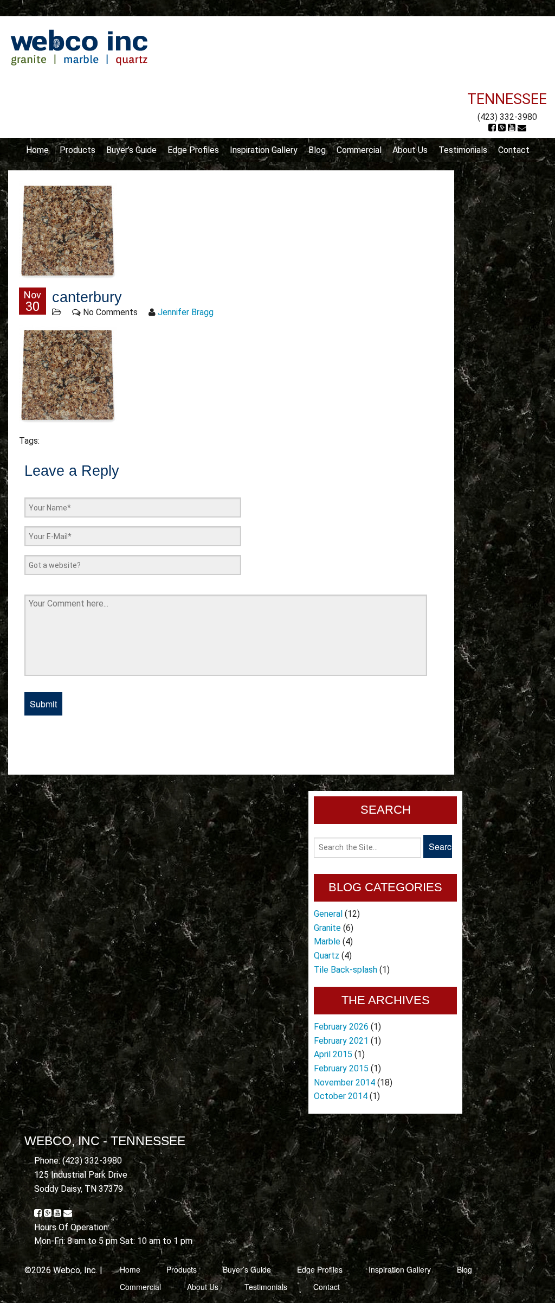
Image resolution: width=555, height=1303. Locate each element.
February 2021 (341, 1041)
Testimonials (462, 150)
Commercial (359, 150)
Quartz (326, 955)
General (328, 914)
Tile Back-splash (345, 970)
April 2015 (333, 1054)
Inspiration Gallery (264, 150)
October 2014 (340, 1096)
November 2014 (344, 1082)
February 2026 (341, 1026)
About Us (410, 150)
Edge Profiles (193, 150)
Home (37, 150)
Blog (317, 150)
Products (77, 150)
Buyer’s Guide (131, 150)
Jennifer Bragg (186, 312)
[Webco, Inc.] (79, 47)
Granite (327, 928)
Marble (327, 941)
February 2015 (341, 1068)
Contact (514, 150)
